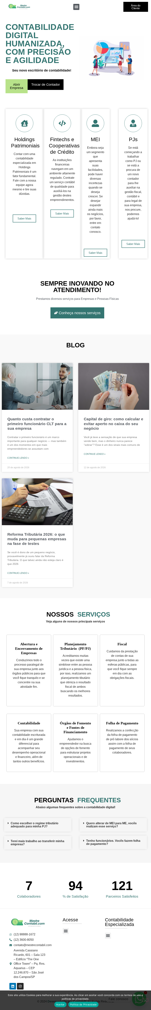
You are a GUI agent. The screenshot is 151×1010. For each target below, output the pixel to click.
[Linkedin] (12, 986)
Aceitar (60, 1004)
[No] (145, 1000)
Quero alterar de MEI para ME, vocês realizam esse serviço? (111, 825)
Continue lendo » (18, 458)
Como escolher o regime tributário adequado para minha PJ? (34, 825)
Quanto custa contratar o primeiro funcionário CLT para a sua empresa (36, 423)
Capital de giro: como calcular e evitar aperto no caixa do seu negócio (113, 423)
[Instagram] (20, 986)
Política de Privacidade (83, 1004)
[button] (76, 7)
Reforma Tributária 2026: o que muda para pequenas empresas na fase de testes (36, 539)
